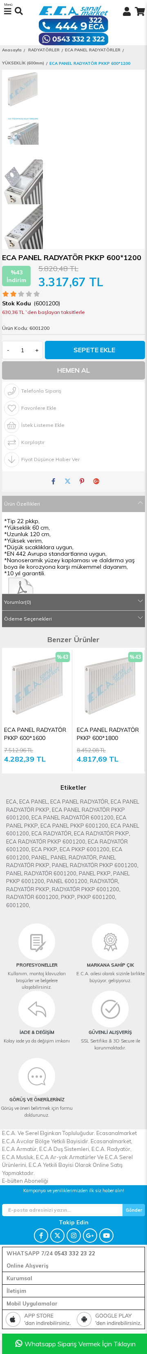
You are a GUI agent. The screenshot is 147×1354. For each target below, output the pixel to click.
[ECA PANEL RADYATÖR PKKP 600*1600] (37, 685)
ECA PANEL (33, 801)
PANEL (39, 857)
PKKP (68, 897)
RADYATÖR (104, 881)
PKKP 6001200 (96, 897)
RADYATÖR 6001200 (32, 897)
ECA (11, 801)
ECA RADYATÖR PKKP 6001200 (45, 841)
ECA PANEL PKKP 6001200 (74, 825)
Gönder (134, 1210)
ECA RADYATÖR (51, 833)
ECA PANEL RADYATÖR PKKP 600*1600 (35, 734)
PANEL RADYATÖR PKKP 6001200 (94, 865)
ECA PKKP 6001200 (84, 849)
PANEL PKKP (95, 873)
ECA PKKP (44, 849)
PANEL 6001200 (67, 881)
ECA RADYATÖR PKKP (101, 833)
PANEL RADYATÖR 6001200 (41, 873)
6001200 (17, 905)
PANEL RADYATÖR (74, 857)
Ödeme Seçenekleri (28, 619)
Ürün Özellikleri (22, 504)
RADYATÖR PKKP (27, 889)
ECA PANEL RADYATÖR (79, 801)
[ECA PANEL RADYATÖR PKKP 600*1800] (110, 685)
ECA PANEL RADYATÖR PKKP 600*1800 (108, 734)
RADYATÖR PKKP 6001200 (85, 889)
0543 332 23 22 (74, 1253)
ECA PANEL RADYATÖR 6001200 (72, 817)
